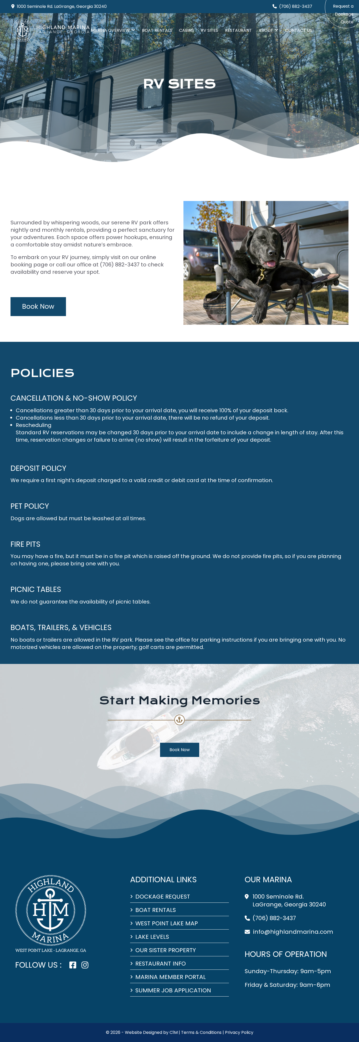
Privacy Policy (239, 1032)
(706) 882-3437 (274, 918)
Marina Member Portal (170, 977)
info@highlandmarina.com (293, 932)
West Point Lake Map (166, 923)
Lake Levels (152, 937)
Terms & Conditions (201, 1032)
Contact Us (298, 30)
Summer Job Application (173, 990)
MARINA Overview (110, 30)
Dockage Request (162, 897)
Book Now (38, 306)
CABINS (186, 30)
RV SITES (209, 30)
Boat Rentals (157, 30)
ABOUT (266, 30)
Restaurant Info (160, 964)
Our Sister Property (165, 950)
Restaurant (238, 30)
